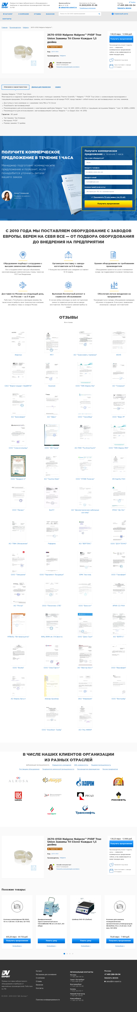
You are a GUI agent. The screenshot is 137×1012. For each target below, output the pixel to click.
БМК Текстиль (85, 574)
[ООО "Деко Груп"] (85, 623)
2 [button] (67, 953)
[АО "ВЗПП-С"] (118, 623)
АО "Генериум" (118, 386)
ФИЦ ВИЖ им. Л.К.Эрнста (51, 636)
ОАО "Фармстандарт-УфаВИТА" (18, 386)
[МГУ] (51, 342)
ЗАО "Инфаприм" (85, 699)
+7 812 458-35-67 (76, 981)
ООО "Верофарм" (118, 668)
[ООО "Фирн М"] (118, 404)
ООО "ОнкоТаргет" (52, 668)
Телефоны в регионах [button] (88, 8)
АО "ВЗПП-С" (118, 636)
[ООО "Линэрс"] (18, 497)
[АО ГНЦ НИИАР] (85, 716)
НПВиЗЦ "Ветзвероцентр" (18, 636)
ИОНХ (118, 355)
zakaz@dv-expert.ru (69, 7)
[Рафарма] (51, 530)
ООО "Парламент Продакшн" (52, 574)
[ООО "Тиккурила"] (18, 561)
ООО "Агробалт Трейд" (52, 730)
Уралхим (51, 386)
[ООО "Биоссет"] (85, 592)
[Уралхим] (51, 373)
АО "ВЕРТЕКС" (85, 543)
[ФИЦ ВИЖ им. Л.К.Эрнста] (52, 623)
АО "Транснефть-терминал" (85, 355)
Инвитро (18, 355)
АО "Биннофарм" (18, 417)
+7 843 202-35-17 (76, 991)
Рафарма (52, 543)
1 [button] (64, 953)
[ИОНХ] (118, 342)
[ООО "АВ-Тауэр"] (51, 435)
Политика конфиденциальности (48, 999)
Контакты (7, 19)
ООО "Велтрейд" (119, 699)
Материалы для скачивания (46, 974)
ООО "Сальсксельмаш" (18, 448)
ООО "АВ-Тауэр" (52, 448)
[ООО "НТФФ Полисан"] (85, 466)
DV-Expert (5, 5)
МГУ (52, 355)
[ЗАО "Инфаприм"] (85, 685)
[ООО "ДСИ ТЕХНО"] (118, 530)
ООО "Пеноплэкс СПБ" (51, 605)
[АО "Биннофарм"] (18, 404)
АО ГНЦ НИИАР (85, 730)
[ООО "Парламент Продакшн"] (51, 561)
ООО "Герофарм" (118, 574)
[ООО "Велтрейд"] (118, 685)
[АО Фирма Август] (18, 685)
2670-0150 (54, 51)
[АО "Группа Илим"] (52, 466)
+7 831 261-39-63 (76, 995)
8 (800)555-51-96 (88, 5)
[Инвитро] (18, 342)
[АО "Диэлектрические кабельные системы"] (85, 497)
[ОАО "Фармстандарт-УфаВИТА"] (18, 373)
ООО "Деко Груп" (85, 636)
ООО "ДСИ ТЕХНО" (119, 543)
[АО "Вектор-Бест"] (85, 654)
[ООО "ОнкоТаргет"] (51, 654)
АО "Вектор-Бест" (85, 668)
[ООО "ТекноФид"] (85, 404)
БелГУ (51, 510)
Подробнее (17, 946)
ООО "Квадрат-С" (18, 479)
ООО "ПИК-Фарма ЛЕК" (119, 448)
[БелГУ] (51, 497)
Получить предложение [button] (121, 39)
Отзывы (37, 14)
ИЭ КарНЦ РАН (118, 479)
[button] (67, 67)
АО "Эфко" (51, 417)
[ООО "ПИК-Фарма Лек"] (85, 373)
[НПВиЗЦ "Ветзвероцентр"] (18, 623)
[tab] (15, 87)
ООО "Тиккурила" (18, 574)
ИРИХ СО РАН (119, 605)
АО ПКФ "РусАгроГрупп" (85, 448)
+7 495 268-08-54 (126, 5)
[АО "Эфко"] (51, 404)
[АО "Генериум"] (118, 373)
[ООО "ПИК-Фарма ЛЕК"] (118, 435)
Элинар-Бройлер (52, 699)
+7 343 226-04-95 (76, 986)
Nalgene (63, 55)
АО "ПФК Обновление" (18, 543)
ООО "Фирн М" (118, 417)
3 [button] (70, 953)
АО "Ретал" (18, 605)
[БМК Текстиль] (85, 561)
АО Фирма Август (18, 699)
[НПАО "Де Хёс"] (118, 497)
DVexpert (6, 973)
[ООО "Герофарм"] (118, 561)
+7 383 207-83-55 (76, 1000)
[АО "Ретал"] (18, 592)
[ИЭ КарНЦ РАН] (118, 466)
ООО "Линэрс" (18, 510)
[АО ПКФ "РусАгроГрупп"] (85, 435)
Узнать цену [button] (51, 941)
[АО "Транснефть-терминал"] (85, 342)
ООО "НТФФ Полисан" (85, 479)
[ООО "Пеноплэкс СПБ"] (51, 592)
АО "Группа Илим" (51, 479)
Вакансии (50, 14)
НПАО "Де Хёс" (118, 510)
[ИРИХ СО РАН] (118, 592)
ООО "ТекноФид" (85, 417)
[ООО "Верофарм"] (118, 654)
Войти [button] (133, 2)
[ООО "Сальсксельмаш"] (18, 435)
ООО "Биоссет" (85, 605)
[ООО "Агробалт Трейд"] (51, 716)
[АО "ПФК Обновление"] (18, 530)
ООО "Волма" (18, 668)
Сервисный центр (121, 13)
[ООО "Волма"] (18, 654)
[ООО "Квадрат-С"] (18, 466)
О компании (23, 14)
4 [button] (72, 953)
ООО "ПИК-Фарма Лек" (85, 386)
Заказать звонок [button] (124, 8)
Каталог (39, 971)
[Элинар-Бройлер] (51, 685)
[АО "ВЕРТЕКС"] (85, 530)
